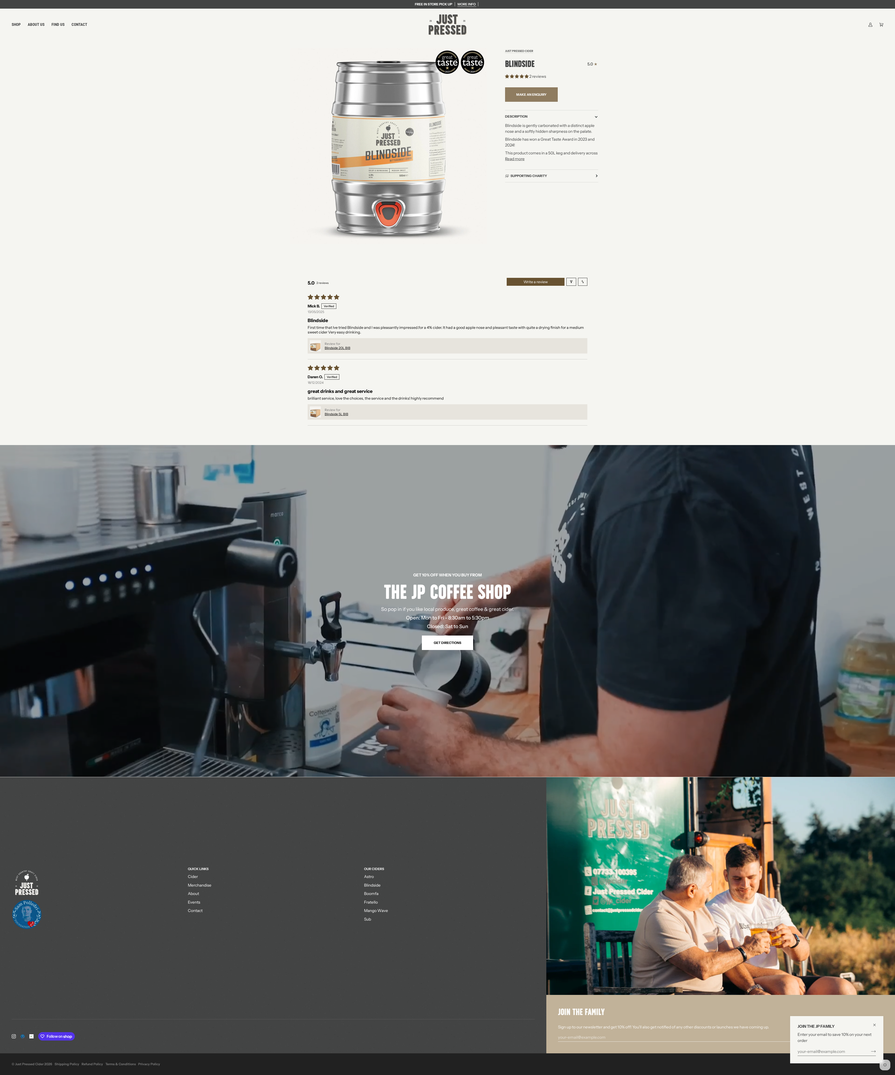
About (193, 893)
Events (194, 902)
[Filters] (571, 282)
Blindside (372, 885)
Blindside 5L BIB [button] (336, 414)
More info (467, 4)
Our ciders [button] (374, 869)
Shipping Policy (67, 1064)
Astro (369, 876)
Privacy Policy (149, 1064)
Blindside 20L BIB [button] (337, 348)
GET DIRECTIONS (447, 643)
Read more (515, 158)
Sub (367, 919)
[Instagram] (14, 1036)
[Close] (876, 1023)
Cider (193, 876)
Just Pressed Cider (519, 51)
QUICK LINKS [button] (198, 869)
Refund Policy (92, 1064)
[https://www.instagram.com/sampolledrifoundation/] (23, 1036)
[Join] (870, 1051)
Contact (195, 910)
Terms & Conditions (120, 1064)
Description (516, 116)
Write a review (535, 281)
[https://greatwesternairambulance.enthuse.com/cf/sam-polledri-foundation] (31, 1036)
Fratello (371, 902)
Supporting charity (528, 176)
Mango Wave (376, 910)
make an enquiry (531, 94)
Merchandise (199, 885)
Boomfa (371, 893)
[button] (18, 25)
